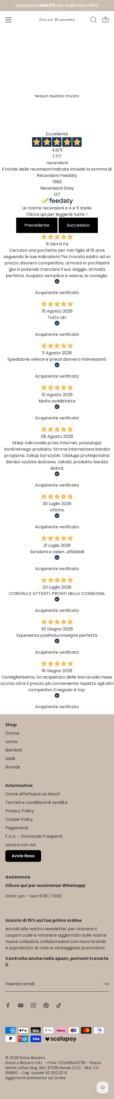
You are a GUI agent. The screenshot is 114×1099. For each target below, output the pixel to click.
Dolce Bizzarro (32, 1057)
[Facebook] (8, 1005)
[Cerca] (93, 20)
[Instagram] (33, 1005)
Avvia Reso (23, 856)
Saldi (10, 758)
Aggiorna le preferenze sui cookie (35, 1077)
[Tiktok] (59, 1005)
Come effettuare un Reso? (32, 794)
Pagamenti (16, 828)
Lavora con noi (20, 845)
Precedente (36, 225)
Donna (12, 733)
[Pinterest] (46, 1005)
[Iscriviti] (106, 984)
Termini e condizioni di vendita (36, 802)
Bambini (13, 750)
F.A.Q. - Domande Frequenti (34, 836)
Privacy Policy (19, 811)
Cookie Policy (19, 819)
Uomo (11, 742)
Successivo (78, 225)
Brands (12, 767)
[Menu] (8, 20)
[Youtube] (20, 1005)
